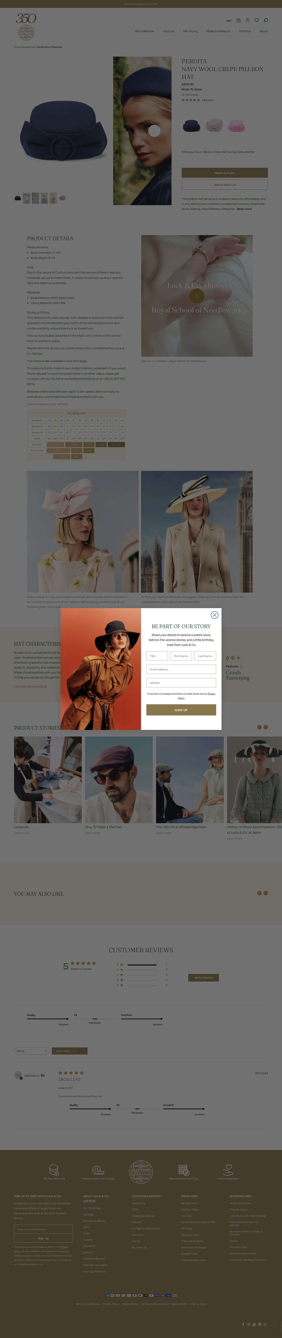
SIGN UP (181, 710)
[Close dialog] (214, 615)
